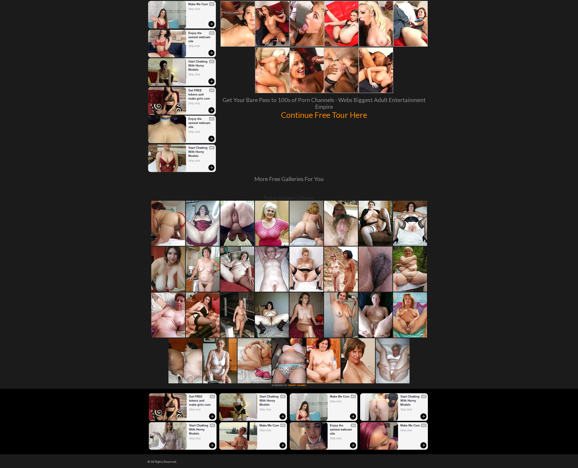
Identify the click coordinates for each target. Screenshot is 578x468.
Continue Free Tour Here (324, 114)
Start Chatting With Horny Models (198, 65)
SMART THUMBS (297, 385)
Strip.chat (194, 9)
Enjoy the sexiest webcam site (199, 37)
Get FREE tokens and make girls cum (199, 94)
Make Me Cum (198, 4)
